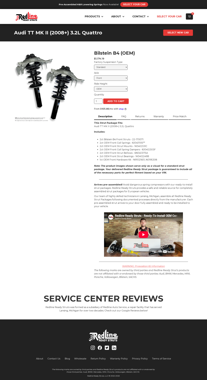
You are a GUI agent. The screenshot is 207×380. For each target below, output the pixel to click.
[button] (93, 16)
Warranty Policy (119, 358)
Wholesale (80, 358)
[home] (26, 16)
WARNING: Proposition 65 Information (143, 266)
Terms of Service (161, 358)
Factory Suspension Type (108, 62)
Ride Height (100, 83)
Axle (96, 73)
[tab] (105, 117)
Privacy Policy (140, 358)
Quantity (99, 94)
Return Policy (98, 358)
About (39, 358)
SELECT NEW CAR (178, 32)
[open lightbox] (50, 86)
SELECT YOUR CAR (169, 16)
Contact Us (53, 358)
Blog (67, 358)
